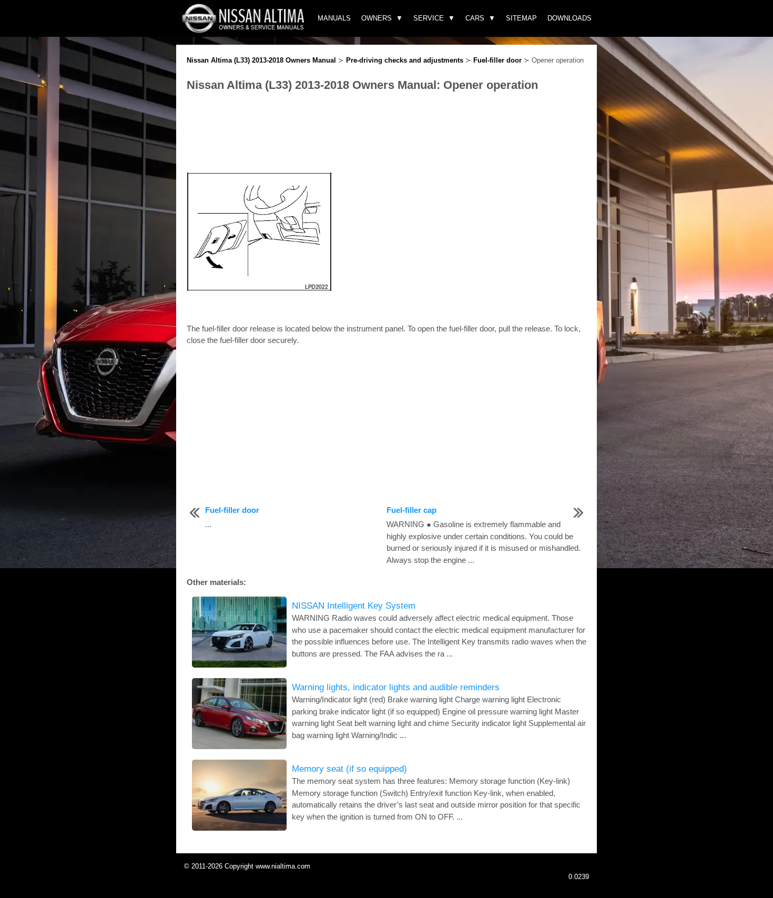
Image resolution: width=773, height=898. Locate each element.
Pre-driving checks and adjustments (404, 60)
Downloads (569, 18)
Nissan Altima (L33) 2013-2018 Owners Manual (261, 60)
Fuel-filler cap (411, 510)
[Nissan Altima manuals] (244, 30)
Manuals (334, 18)
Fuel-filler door (497, 60)
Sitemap (521, 18)
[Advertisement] (386, 133)
